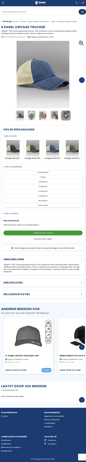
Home (15, 21)
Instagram (52, 444)
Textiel (22, 21)
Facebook (51, 440)
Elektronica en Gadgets (11, 447)
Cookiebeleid (49, 423)
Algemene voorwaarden (54, 416)
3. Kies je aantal (11, 213)
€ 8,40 (15, 370)
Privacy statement (52, 419)
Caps (53, 21)
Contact (4, 416)
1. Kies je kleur (10, 136)
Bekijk (46, 370)
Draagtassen (6, 451)
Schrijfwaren (6, 444)
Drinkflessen (6, 440)
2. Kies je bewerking (12, 167)
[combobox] (36, 12)
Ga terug (7, 21)
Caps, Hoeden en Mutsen (38, 21)
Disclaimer (48, 426)
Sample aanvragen (43, 239)
